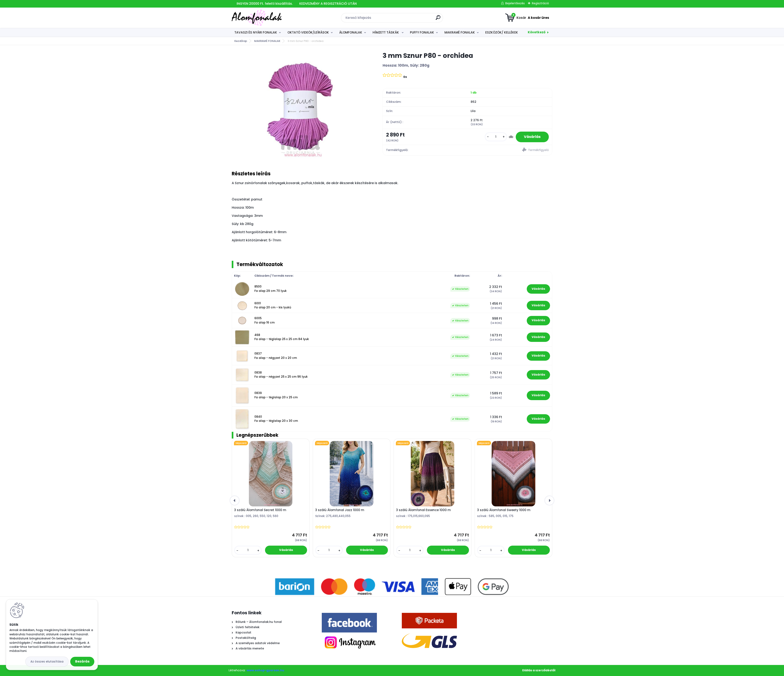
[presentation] (234, 500)
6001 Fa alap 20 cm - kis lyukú (272, 305)
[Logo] (257, 18)
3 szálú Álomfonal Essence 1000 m (423, 510)
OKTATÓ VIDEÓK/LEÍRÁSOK (308, 32)
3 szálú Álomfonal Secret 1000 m (260, 510)
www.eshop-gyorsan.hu (265, 670)
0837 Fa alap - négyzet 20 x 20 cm (275, 356)
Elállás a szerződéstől (538, 670)
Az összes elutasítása (46, 661)
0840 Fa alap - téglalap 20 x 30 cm (276, 419)
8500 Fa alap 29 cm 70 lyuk (270, 289)
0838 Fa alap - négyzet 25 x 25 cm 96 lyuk (281, 375)
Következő (537, 32)
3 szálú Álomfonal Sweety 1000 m (503, 510)
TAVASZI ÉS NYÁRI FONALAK (255, 32)
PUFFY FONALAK (422, 32)
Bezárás (82, 661)
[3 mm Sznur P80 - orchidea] (300, 105)
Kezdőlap (240, 41)
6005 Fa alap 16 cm (264, 320)
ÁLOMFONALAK (350, 32)
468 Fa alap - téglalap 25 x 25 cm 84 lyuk (281, 337)
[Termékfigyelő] (510, 150)
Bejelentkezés (515, 3)
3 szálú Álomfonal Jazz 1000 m (339, 510)
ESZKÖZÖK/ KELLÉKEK (501, 32)
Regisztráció (540, 3)
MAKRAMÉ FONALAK (459, 32)
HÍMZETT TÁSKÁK (386, 32)
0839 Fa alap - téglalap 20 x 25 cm (276, 395)
